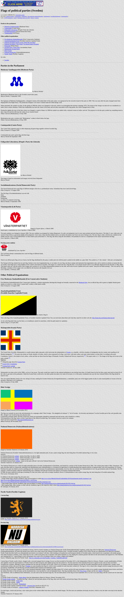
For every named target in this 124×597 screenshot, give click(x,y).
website (17, 456)
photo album (22, 577)
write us (32, 17)
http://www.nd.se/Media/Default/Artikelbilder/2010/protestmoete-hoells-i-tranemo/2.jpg (26, 482)
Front (11, 41)
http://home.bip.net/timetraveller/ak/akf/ (103, 318)
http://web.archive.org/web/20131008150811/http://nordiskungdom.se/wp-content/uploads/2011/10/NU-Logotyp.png (34, 546)
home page (19, 580)
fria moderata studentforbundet (35, 16)
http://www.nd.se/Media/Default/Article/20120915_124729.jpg (19, 480)
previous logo (31, 585)
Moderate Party (83, 282)
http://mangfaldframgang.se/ (25, 420)
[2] (85, 355)
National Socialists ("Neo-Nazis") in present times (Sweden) (21, 44)
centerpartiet (18, 16)
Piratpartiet (7, 46)
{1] (13, 353)
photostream (22, 584)
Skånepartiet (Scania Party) (12, 49)
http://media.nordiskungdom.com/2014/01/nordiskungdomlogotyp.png (22, 519)
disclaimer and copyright (24, 17)
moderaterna (47, 16)
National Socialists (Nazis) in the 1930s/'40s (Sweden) (19, 42)
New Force (83, 571)
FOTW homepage (8, 17)
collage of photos (24, 587)
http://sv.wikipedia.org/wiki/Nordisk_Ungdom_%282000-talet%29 (48, 558)
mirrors (37, 17)
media (18, 582)
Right (100, 571)
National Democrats (10, 52)
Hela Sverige (8, 51)
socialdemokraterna (55, 16)
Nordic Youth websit (9, 579)
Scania (69, 352)
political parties (10, 16)
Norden (28, 566)
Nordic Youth (8, 54)
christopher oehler (20, 15)
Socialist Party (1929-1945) (12, 47)
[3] (9, 358)
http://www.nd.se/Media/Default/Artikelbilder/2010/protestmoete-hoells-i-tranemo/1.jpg (66, 478)
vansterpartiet (64, 16)
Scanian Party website (8, 366)
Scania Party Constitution (9, 364)
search (15, 17)
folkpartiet (24, 16)
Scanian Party (21, 362)
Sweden (6, 60)
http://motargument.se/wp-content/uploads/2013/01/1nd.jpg (58, 483)
